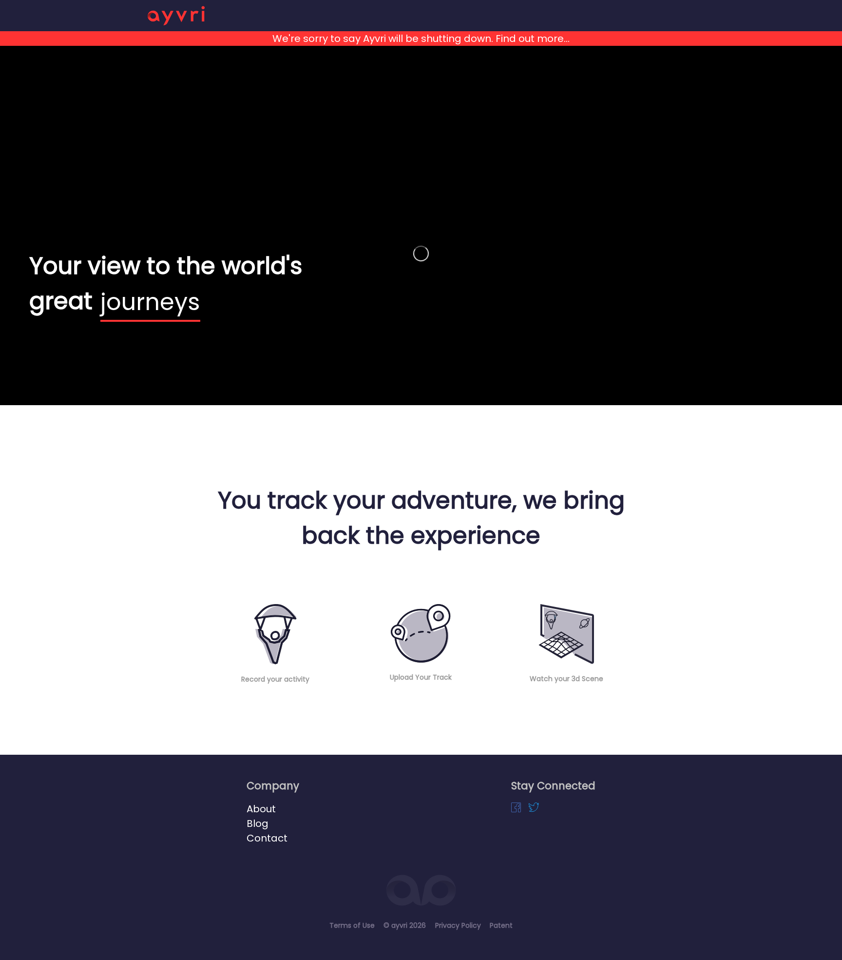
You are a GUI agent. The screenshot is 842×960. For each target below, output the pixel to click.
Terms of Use (352, 925)
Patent (501, 925)
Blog (257, 823)
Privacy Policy (458, 925)
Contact (267, 838)
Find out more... (531, 38)
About (261, 809)
